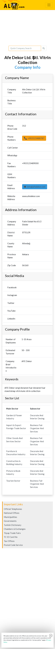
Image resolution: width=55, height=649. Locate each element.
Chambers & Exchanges (15, 529)
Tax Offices (9, 541)
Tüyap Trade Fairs (12, 533)
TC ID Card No (10, 537)
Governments (10, 521)
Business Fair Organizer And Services (37, 428)
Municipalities (10, 517)
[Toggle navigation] (49, 5)
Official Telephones (13, 509)
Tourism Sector (13, 480)
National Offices (11, 513)
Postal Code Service (13, 545)
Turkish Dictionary (12, 525)
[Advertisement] (27, 27)
